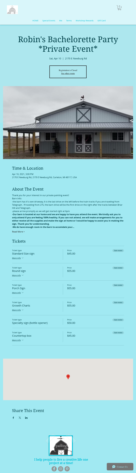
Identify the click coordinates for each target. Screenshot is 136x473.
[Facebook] (54, 468)
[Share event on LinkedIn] (26, 418)
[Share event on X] (20, 418)
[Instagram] (60, 468)
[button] (119, 7)
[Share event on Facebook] (13, 418)
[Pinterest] (67, 468)
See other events (68, 73)
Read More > (18, 231)
